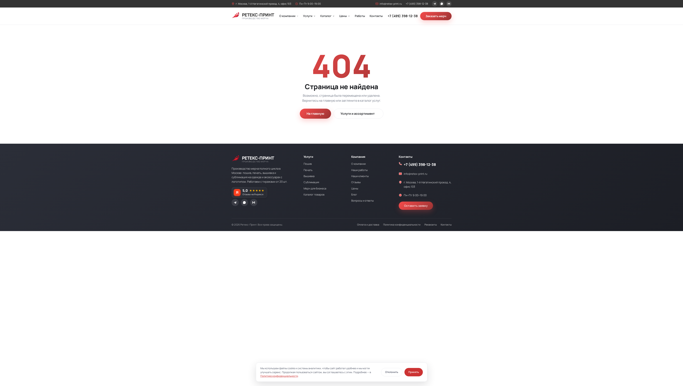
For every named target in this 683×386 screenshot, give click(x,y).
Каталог (325, 16)
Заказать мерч (436, 16)
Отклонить (391, 372)
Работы (360, 16)
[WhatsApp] (441, 3)
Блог (354, 194)
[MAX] (449, 3)
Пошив (308, 163)
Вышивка (309, 176)
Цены (343, 16)
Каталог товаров (314, 194)
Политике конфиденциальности (279, 376)
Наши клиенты (360, 176)
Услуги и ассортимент (358, 114)
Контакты (376, 16)
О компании (287, 16)
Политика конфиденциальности (402, 224)
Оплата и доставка (368, 224)
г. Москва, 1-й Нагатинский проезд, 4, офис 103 (263, 3)
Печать (308, 170)
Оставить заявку (416, 206)
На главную (315, 114)
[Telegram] (434, 3)
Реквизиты (430, 224)
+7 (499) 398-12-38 (417, 3)
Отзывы (356, 182)
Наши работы (359, 170)
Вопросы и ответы (362, 200)
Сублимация (311, 182)
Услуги (307, 16)
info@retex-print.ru (391, 3)
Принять (413, 372)
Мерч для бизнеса (315, 188)
